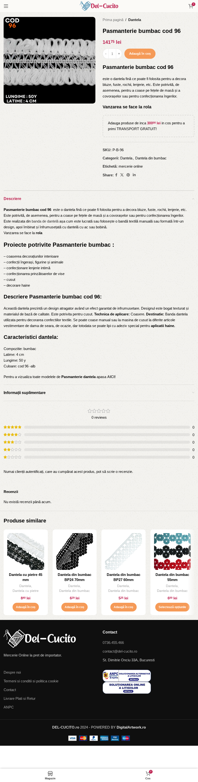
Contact (10, 690)
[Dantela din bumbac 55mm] (172, 551)
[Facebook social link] (116, 175)
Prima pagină (113, 20)
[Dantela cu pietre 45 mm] (25, 551)
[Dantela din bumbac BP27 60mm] (123, 551)
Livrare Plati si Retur (19, 698)
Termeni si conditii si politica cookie (31, 681)
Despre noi (12, 672)
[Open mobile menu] (6, 6)
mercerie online (131, 166)
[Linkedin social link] (134, 175)
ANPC (9, 707)
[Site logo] (99, 6)
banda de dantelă (45, 221)
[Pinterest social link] (128, 175)
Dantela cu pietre (26, 591)
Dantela (134, 20)
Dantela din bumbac (151, 158)
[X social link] (122, 175)
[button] (26, 607)
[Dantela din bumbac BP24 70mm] (74, 551)
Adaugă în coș (140, 53)
